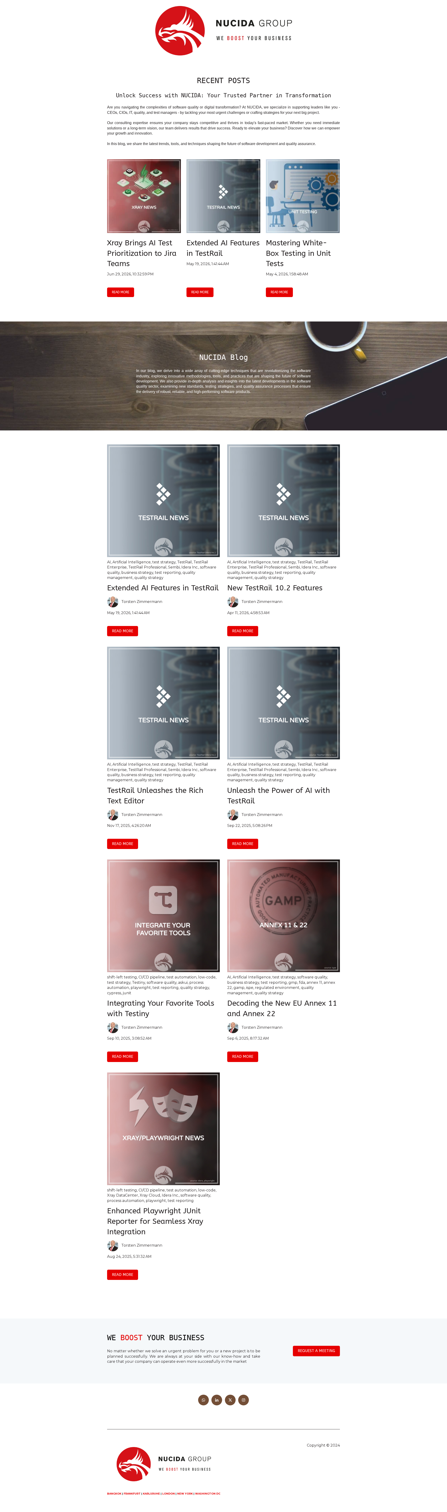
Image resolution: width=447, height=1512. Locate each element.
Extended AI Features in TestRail (163, 588)
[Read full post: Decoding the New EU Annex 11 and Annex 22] (283, 915)
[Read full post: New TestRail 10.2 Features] (283, 500)
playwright (141, 987)
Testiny (138, 982)
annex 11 (314, 982)
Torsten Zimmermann (141, 601)
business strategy (137, 572)
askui (183, 982)
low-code (207, 977)
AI (109, 562)
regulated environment (277, 987)
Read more (120, 292)
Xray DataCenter (122, 1195)
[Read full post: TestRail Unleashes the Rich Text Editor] (163, 703)
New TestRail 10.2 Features (274, 588)
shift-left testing (122, 977)
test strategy (164, 562)
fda (302, 982)
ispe (249, 987)
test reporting (168, 572)
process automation (125, 1200)
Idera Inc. (189, 567)
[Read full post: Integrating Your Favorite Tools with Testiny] (163, 915)
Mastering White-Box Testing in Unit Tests (298, 253)
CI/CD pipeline (152, 977)
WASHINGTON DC (207, 1493)
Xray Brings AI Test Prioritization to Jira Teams (141, 253)
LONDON (168, 1493)
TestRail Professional (147, 567)
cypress (114, 993)
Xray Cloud (150, 1195)
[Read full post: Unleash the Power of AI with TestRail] (283, 703)
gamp (239, 987)
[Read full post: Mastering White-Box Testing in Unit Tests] (303, 196)
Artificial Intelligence (131, 562)
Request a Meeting (316, 1351)
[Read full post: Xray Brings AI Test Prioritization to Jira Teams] (144, 196)
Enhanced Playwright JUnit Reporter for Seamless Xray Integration (155, 1221)
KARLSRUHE (151, 1493)
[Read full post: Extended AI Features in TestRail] (223, 196)
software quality (161, 982)
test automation (181, 977)
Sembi (174, 567)
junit (127, 993)
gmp (292, 982)
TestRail (184, 562)
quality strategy (148, 577)
